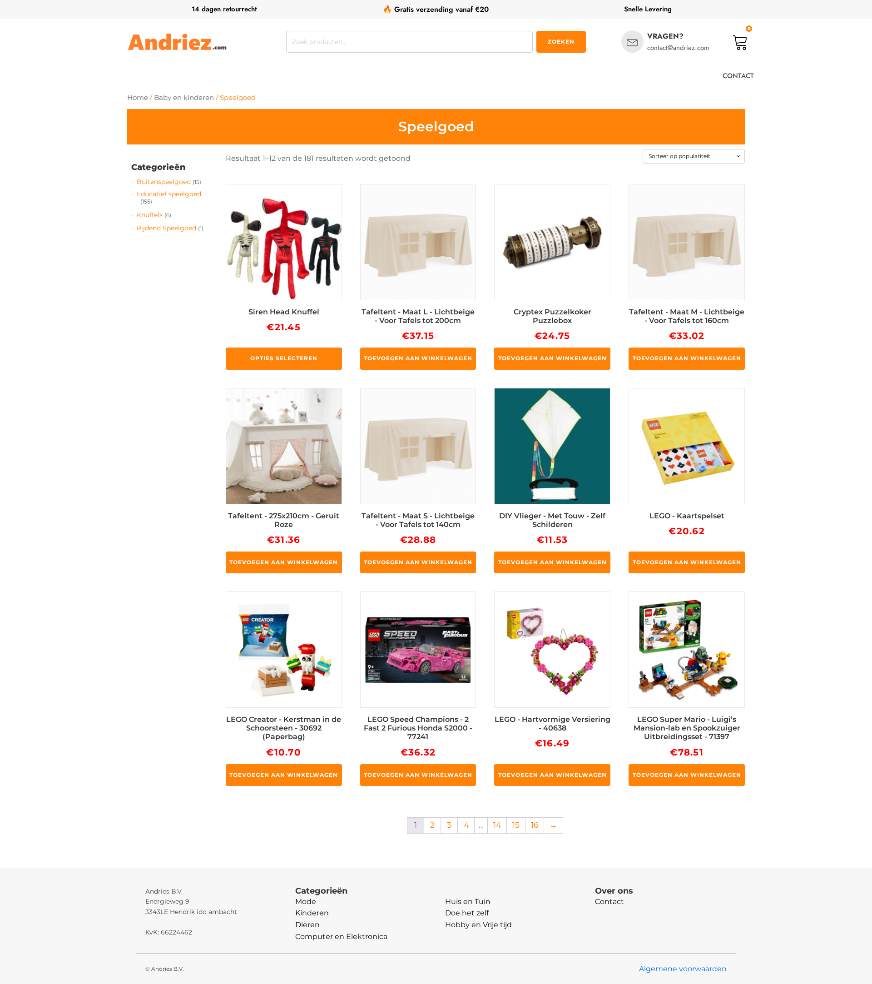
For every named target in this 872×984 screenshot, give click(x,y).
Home (137, 98)
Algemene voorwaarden (683, 968)
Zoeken (561, 41)
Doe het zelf (467, 913)
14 (497, 825)
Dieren (307, 924)
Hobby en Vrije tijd (478, 924)
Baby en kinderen (184, 98)
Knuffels (150, 215)
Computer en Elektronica (341, 936)
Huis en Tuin (467, 901)
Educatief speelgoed (169, 194)
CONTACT (738, 76)
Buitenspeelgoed (164, 182)
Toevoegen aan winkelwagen (418, 358)
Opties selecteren (283, 358)
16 (534, 825)
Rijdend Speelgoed (166, 228)
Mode (305, 901)
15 (516, 825)
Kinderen (312, 913)
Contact (609, 901)
